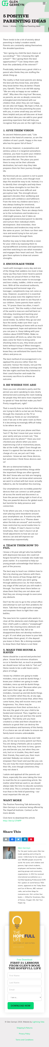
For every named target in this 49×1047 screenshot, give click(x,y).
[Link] (13, 3)
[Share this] (12, 839)
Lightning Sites (38, 1022)
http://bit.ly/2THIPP (12, 820)
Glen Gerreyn (24, 847)
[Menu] (44, 3)
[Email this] (6, 839)
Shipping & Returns (24, 1028)
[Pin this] (31, 839)
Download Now (20, 1005)
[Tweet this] (18, 839)
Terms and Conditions (24, 1039)
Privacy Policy (24, 1033)
